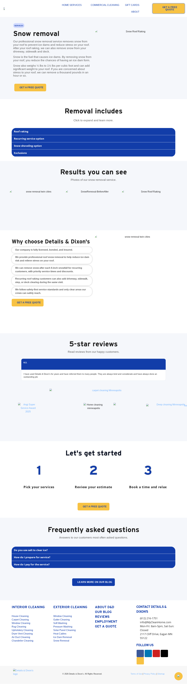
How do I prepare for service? (32, 557)
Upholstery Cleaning (22, 630)
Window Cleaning (21, 623)
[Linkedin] (148, 653)
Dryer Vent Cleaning (22, 633)
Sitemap (161, 674)
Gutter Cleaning (61, 619)
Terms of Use (136, 674)
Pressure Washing (62, 626)
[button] (93, 131)
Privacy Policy (150, 674)
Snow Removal (61, 640)
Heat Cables (59, 633)
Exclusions (20, 153)
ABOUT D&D (104, 607)
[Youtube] (156, 653)
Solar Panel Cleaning (64, 630)
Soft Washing (60, 623)
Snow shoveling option (28, 145)
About (135, 12)
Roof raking (21, 131)
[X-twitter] (164, 653)
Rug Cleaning (19, 626)
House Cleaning (20, 616)
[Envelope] (140, 660)
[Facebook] (140, 653)
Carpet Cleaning (20, 619)
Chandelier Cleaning (22, 640)
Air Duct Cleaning (21, 637)
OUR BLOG (103, 612)
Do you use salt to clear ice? (31, 550)
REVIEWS (102, 617)
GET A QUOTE (105, 626)
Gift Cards (132, 5)
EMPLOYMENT (106, 621)
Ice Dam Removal (62, 637)
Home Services (72, 5)
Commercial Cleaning (105, 5)
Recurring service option (29, 138)
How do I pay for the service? (32, 564)
